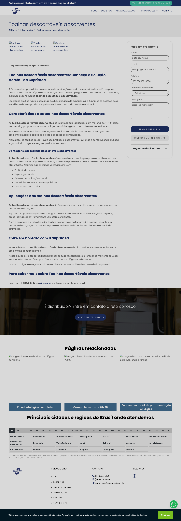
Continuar (165, 515)
